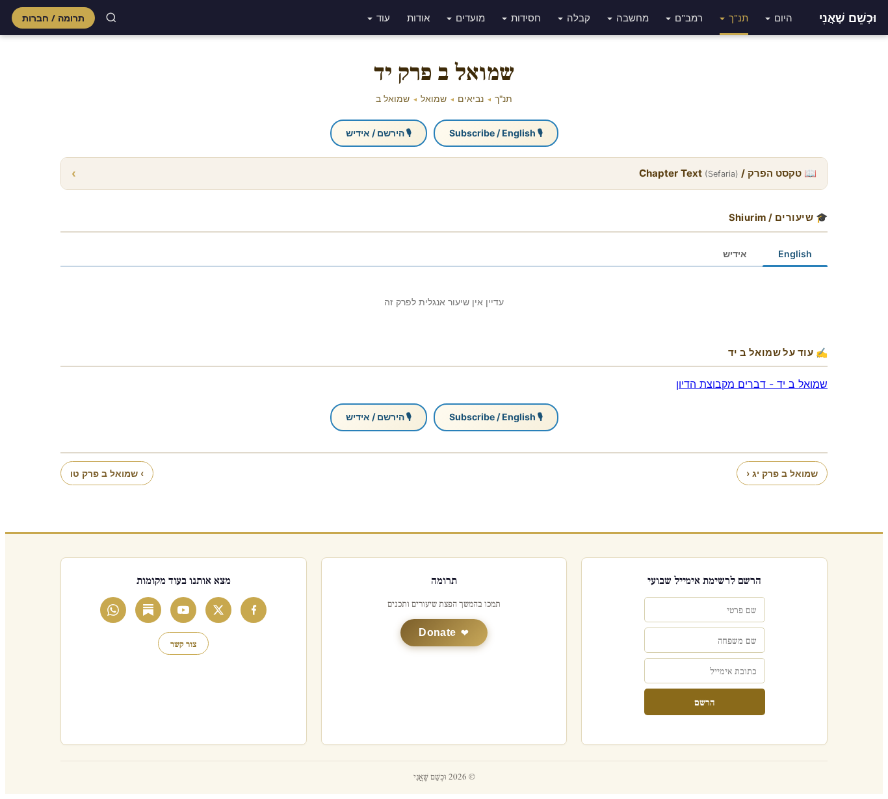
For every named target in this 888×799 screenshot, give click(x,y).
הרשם (704, 702)
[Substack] (148, 610)
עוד (383, 17)
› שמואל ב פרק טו (107, 473)
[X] (218, 610)
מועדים (470, 17)
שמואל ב (393, 99)
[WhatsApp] (113, 610)
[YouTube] (183, 610)
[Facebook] (254, 610)
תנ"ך (738, 17)
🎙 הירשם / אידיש (378, 132)
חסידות (526, 17)
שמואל (434, 99)
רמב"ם (689, 17)
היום (783, 17)
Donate (437, 632)
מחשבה (632, 17)
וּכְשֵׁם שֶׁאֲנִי (847, 17)
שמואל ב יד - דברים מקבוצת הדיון (752, 383)
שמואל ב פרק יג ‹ (782, 473)
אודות (418, 17)
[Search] (111, 17)
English (795, 253)
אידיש (735, 253)
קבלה (578, 17)
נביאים (471, 99)
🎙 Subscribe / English (496, 132)
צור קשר (183, 643)
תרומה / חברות (53, 18)
